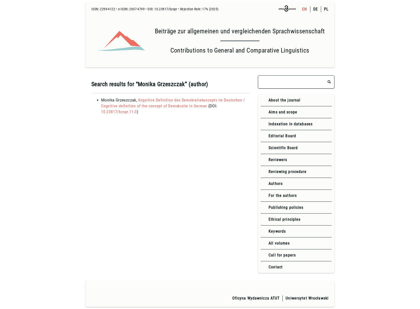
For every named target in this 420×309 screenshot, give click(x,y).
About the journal (284, 100)
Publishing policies (286, 207)
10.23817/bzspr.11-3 (119, 111)
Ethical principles (284, 219)
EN (304, 9)
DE (315, 9)
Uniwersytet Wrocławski (307, 298)
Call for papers (282, 255)
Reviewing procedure (287, 171)
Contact (276, 267)
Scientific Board (283, 147)
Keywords (277, 231)
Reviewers (278, 159)
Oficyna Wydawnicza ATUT (256, 298)
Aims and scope (283, 112)
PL (326, 9)
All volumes (279, 243)
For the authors (283, 195)
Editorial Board (282, 136)
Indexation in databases (291, 124)
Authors (276, 183)
